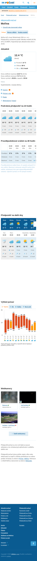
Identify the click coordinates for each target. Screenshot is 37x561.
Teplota (6, 306)
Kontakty (21, 525)
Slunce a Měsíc (12, 32)
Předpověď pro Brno (25, 515)
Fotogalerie (4, 533)
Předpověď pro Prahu (25, 513)
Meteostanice (7, 100)
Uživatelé (3, 528)
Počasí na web (5, 538)
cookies (8, 556)
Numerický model (24, 510)
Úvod (3, 7)
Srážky (19, 306)
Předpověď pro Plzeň (25, 520)
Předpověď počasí (11, 15)
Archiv (3, 525)
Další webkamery (19, 433)
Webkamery (4, 518)
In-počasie (4, 545)
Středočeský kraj (23, 15)
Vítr (13, 306)
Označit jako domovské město (12, 27)
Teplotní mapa (5, 520)
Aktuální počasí (6, 508)
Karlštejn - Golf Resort (8, 425)
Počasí (4, 32)
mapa (14, 100)
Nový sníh (28, 306)
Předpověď (23, 7)
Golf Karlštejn (25, 405)
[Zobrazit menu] (34, 2)
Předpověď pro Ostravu (26, 518)
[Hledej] (23, 3)
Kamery (5, 90)
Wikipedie (29, 461)
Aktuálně (10, 7)
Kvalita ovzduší (22, 32)
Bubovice (5, 405)
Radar (16, 7)
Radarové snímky (6, 510)
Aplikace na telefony (7, 535)
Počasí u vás (7, 93)
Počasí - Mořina (24, 458)
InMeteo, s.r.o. (15, 554)
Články (3, 530)
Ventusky (3, 542)
